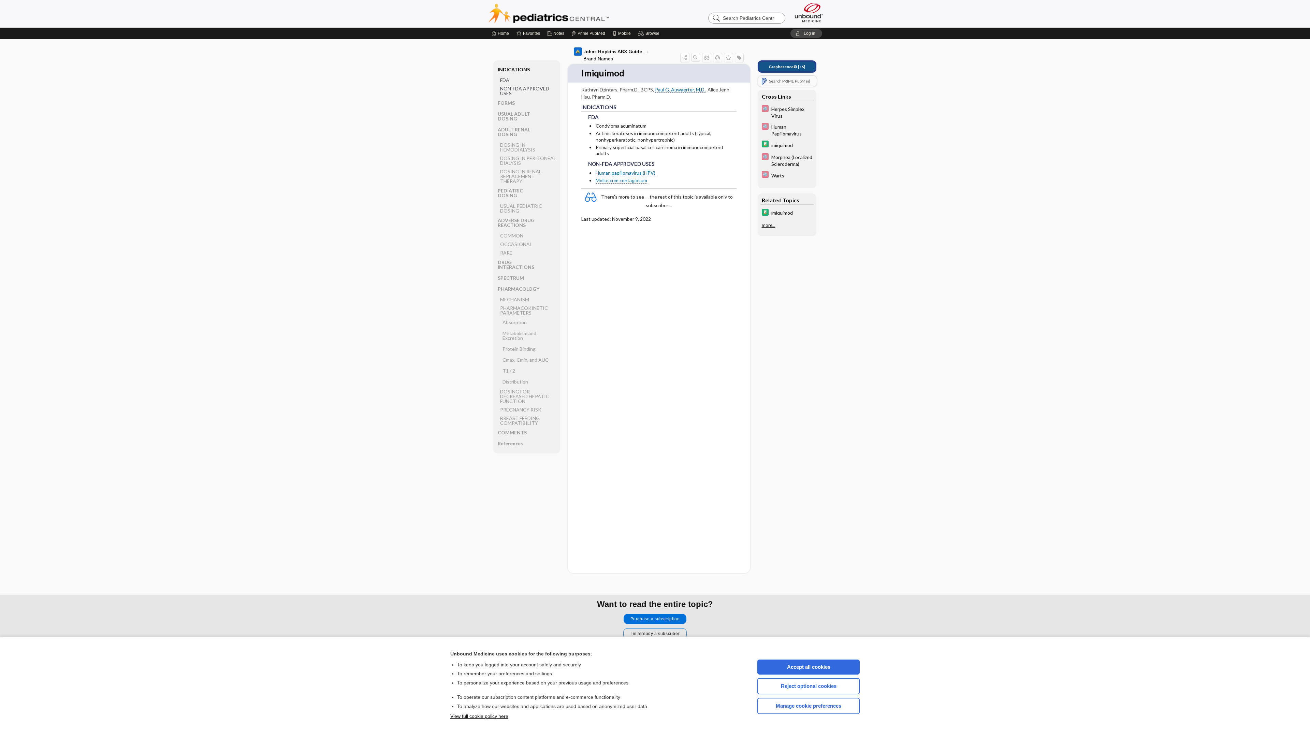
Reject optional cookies (808, 686)
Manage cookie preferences (808, 706)
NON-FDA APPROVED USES (524, 91)
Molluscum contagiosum (621, 180)
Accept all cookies (808, 667)
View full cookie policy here (479, 716)
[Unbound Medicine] (809, 12)
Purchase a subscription (655, 619)
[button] (649, 33)
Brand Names (598, 58)
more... (768, 225)
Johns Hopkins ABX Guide (613, 51)
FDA (504, 80)
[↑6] (787, 66)
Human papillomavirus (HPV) (625, 173)
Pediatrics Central (573, 13)
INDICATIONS (514, 69)
